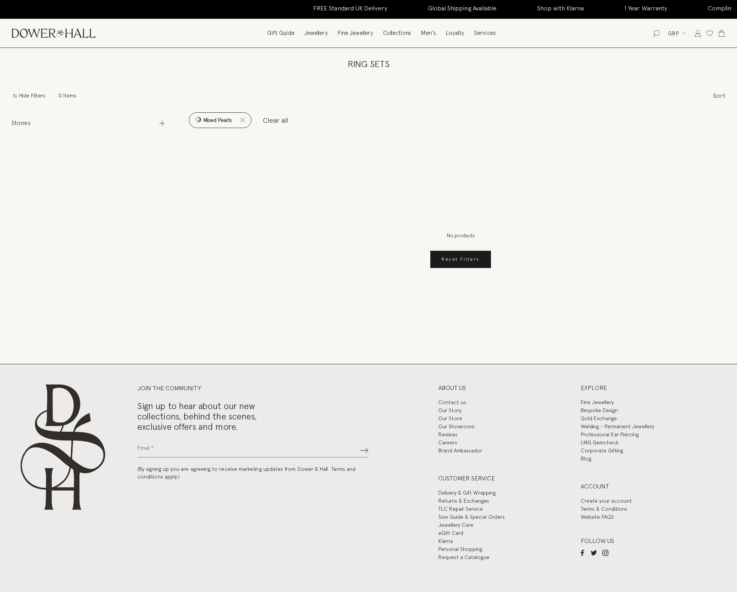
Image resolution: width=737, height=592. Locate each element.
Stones (21, 123)
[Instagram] (605, 552)
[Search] (656, 33)
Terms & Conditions (604, 509)
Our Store (450, 418)
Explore (594, 387)
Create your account (606, 501)
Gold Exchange (599, 418)
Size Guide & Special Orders (471, 517)
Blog (586, 459)
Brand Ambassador (460, 450)
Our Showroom (456, 426)
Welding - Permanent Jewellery (617, 426)
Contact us (452, 402)
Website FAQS (597, 517)
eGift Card (450, 533)
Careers (447, 442)
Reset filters (460, 259)
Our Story (449, 410)
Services (485, 33)
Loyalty (455, 33)
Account (595, 486)
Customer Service (466, 478)
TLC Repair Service (460, 509)
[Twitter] (594, 552)
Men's (428, 33)
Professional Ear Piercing (610, 434)
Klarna (445, 541)
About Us (452, 387)
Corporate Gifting (602, 450)
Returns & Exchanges (463, 501)
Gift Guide (280, 33)
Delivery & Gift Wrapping (467, 493)
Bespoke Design (599, 410)
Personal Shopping (460, 549)
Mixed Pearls (217, 120)
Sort (719, 95)
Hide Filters (31, 96)
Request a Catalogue (463, 557)
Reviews (448, 434)
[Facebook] (582, 552)
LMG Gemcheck (599, 442)
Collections (397, 33)
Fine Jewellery (355, 33)
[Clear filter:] (242, 120)
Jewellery (316, 33)
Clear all (275, 120)
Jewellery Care (455, 525)
